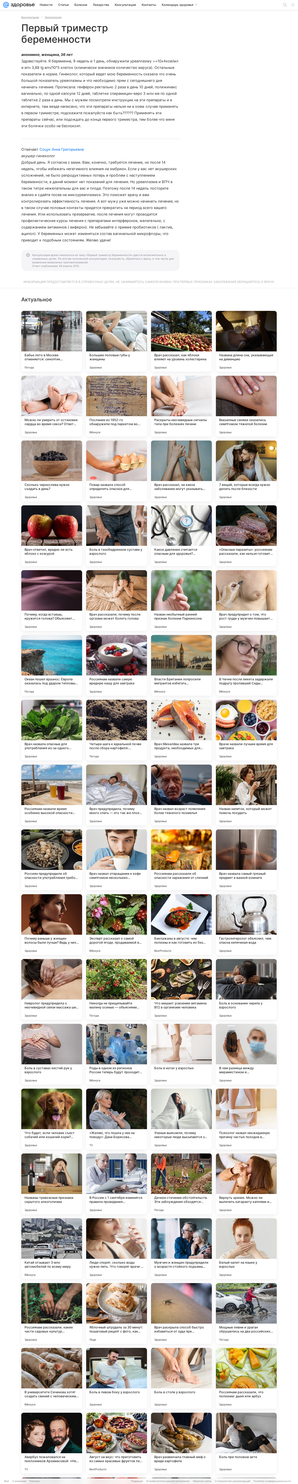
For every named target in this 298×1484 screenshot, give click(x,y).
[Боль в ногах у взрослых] (181, 1054)
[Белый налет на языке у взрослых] (246, 1248)
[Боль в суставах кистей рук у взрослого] (51, 1054)
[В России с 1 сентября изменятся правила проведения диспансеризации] (116, 1183)
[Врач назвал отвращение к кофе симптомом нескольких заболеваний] (116, 859)
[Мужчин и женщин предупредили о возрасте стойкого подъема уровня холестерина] (181, 1248)
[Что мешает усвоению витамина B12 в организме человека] (181, 989)
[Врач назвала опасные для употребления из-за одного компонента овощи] (51, 730)
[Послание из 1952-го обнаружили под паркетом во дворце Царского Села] (116, 406)
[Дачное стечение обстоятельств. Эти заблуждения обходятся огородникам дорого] (181, 1183)
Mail (6, 1481)
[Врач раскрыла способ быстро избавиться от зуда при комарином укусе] (181, 1313)
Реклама (34, 1481)
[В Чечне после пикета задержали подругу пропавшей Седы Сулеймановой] (246, 665)
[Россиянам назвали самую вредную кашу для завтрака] (116, 665)
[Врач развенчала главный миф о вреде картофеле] (181, 1443)
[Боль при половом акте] (246, 1443)
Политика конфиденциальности (272, 1481)
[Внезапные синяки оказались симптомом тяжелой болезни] (246, 406)
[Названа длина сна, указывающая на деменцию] (246, 341)
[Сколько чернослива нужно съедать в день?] (51, 471)
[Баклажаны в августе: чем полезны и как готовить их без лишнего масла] (181, 924)
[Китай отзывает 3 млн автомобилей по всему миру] (51, 1248)
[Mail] (6, 5)
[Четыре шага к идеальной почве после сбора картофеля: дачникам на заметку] (116, 730)
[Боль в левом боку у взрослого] (116, 1378)
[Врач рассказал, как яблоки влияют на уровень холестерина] (181, 341)
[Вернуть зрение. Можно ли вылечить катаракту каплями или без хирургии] (246, 1183)
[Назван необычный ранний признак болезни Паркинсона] (181, 600)
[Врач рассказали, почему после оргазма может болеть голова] (116, 600)
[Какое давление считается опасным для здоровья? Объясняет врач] (181, 535)
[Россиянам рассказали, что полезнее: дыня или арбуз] (246, 1378)
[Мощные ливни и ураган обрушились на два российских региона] (246, 1313)
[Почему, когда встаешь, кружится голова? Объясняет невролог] (51, 600)
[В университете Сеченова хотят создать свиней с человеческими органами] (51, 1378)
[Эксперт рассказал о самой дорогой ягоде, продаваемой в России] (116, 924)
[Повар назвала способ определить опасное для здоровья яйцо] (116, 471)
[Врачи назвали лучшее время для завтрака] (246, 730)
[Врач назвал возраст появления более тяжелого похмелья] (181, 795)
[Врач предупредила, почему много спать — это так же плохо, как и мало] (116, 795)
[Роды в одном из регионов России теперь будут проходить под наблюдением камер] (116, 1054)
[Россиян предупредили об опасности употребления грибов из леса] (51, 859)
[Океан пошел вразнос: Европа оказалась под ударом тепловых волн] (51, 665)
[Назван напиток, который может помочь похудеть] (246, 795)
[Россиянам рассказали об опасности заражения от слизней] (181, 859)
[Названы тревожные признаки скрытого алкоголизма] (51, 1183)
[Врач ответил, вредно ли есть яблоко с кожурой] (51, 535)
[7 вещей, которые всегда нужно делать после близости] (246, 471)
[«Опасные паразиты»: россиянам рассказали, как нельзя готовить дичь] (246, 535)
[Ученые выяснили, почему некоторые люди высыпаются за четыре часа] (181, 1119)
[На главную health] (22, 5)
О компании (19, 1481)
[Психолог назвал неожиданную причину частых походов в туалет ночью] (246, 1119)
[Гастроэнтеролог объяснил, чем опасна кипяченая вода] (246, 924)
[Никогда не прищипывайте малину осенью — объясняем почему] (116, 989)
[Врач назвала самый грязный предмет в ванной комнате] (246, 859)
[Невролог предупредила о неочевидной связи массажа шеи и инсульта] (51, 989)
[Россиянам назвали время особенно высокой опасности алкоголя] (51, 795)
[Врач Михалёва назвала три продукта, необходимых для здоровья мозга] (181, 730)
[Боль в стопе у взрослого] (181, 1378)
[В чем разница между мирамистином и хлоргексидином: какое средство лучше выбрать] (246, 1054)
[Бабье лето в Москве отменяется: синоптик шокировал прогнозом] (51, 341)
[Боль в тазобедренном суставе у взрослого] (116, 535)
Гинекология (53, 17)
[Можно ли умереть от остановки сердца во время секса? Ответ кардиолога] (51, 406)
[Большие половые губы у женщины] (116, 341)
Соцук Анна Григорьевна (62, 149)
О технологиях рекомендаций (232, 1481)
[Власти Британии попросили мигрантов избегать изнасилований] (181, 665)
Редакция (137, 1481)
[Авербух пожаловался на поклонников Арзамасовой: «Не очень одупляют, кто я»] (51, 1443)
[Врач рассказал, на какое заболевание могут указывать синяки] (181, 471)
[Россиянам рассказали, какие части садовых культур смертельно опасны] (51, 1313)
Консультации (30, 17)
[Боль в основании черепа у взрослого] (246, 989)
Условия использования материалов (168, 1481)
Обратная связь (202, 1481)
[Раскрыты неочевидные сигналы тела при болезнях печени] (181, 406)
